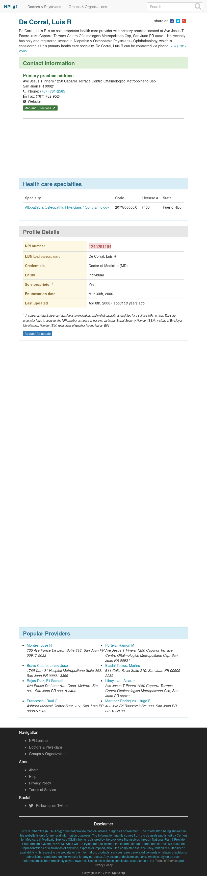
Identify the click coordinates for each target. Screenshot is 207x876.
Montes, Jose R (39, 645)
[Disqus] (103, 419)
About (33, 769)
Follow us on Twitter (51, 805)
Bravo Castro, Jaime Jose (47, 665)
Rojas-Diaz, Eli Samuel (45, 680)
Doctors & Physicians (44, 6)
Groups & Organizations (88, 6)
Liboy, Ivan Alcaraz (120, 680)
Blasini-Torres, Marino (122, 665)
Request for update (37, 333)
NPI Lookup (38, 740)
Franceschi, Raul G (42, 700)
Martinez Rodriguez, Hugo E (127, 700)
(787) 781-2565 (52, 91)
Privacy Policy (40, 782)
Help (32, 776)
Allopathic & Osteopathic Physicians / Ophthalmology (67, 207)
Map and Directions (38, 108)
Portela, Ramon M (119, 645)
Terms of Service (42, 789)
